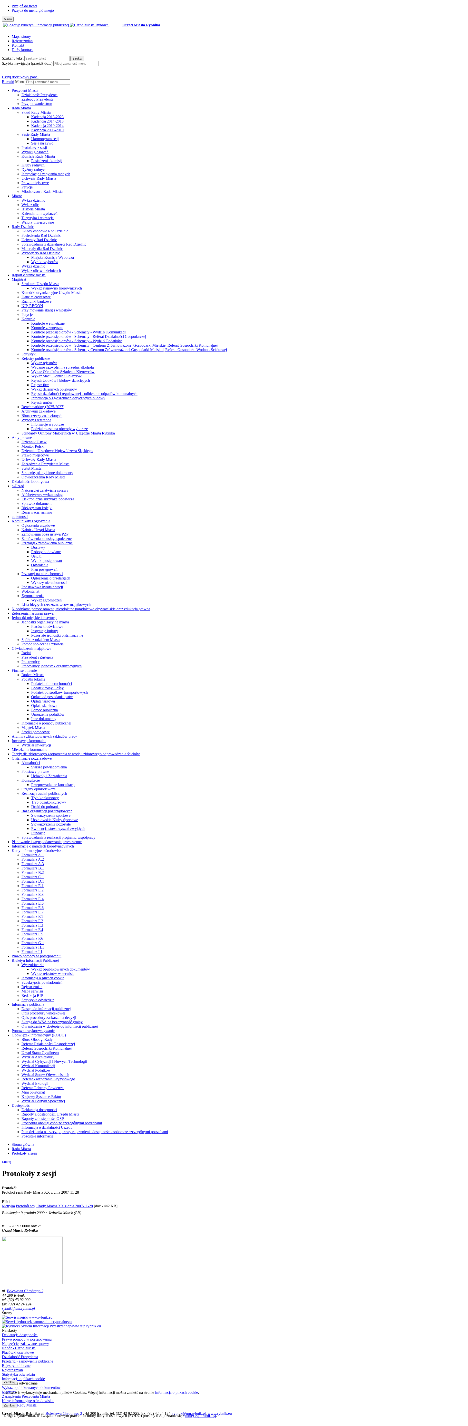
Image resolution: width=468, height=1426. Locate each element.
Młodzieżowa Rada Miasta (42, 191)
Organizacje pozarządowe (32, 758)
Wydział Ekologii (34, 1083)
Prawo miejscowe (35, 183)
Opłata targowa (43, 701)
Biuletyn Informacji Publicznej (35, 960)
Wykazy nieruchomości (49, 582)
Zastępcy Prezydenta (37, 99)
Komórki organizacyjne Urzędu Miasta (51, 292)
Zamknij (9, 1382)
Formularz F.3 (32, 925)
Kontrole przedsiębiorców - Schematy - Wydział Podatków (76, 341)
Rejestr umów (42, 402)
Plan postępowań (44, 569)
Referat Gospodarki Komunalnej (46, 1048)
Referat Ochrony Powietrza (42, 1088)
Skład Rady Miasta (36, 112)
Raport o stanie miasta (29, 275)
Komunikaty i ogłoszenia (31, 521)
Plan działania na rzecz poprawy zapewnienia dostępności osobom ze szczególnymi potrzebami (94, 1132)
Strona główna (23, 1144)
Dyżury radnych (34, 169)
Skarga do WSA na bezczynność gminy (52, 1022)
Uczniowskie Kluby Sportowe (54, 820)
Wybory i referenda (36, 420)
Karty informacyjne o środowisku (37, 850)
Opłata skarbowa (44, 705)
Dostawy (38, 547)
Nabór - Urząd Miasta (38, 530)
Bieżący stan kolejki (36, 508)
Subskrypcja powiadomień (41, 982)
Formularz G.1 (32, 943)
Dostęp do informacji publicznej (46, 1009)
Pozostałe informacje (37, 1136)
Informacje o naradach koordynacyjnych (43, 846)
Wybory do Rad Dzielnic (40, 253)
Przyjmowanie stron (36, 104)
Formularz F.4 (32, 930)
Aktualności (30, 763)
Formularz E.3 (32, 894)
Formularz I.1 (31, 952)
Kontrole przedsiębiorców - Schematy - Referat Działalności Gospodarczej (88, 336)
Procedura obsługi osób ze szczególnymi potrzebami (61, 1123)
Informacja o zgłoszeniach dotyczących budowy (68, 398)
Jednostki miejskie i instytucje (34, 618)
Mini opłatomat (33, 1092)
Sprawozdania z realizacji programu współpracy (58, 837)
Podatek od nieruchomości (51, 684)
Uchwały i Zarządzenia (49, 776)
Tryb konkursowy (45, 798)
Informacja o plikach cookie (42, 978)
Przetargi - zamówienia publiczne (47, 543)
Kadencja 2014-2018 (47, 121)
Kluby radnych (33, 165)
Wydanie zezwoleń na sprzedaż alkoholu (62, 367)
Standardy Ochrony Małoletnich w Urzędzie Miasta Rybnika (68, 433)
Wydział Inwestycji (36, 745)
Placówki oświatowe (47, 626)
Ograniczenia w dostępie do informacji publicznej (59, 1026)
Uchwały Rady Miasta (38, 178)
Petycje (27, 187)
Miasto (17, 196)
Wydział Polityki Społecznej (43, 1101)
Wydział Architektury (37, 1057)
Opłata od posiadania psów (52, 697)
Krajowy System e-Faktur (41, 1097)
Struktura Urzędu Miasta (40, 284)
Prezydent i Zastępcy (37, 657)
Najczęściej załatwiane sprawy (44, 490)
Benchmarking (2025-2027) (42, 407)
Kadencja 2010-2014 (47, 126)
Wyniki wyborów (44, 262)
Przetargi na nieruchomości (42, 574)
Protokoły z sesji (34, 147)
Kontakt (18, 45)
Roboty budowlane (46, 552)
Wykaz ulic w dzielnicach (41, 271)
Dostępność (21, 1105)
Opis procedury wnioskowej (43, 1013)
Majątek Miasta (33, 727)
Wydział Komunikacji (38, 1066)
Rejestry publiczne (35, 358)
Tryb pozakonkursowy (48, 802)
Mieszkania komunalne (29, 749)
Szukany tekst (12, 58)
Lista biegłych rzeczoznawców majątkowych (56, 604)
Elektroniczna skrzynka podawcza (47, 499)
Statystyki (29, 354)
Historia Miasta (33, 209)
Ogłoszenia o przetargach (50, 578)
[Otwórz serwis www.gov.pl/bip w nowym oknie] (36, 25)
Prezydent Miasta (25, 90)
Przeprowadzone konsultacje (53, 785)
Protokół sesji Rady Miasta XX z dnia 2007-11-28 (54, 1206)
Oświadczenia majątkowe (31, 648)
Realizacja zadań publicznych (44, 793)
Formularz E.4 (32, 899)
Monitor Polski (32, 446)
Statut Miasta (31, 468)
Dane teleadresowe (36, 297)
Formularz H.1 (32, 947)
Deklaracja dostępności (39, 1110)
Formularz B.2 (32, 872)
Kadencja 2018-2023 (47, 117)
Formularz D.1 (32, 881)
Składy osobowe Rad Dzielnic (44, 231)
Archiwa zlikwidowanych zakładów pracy (44, 736)
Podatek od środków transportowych (59, 692)
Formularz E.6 (32, 908)
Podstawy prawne (35, 771)
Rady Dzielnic (23, 227)
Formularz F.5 (32, 934)
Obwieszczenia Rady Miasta (43, 477)
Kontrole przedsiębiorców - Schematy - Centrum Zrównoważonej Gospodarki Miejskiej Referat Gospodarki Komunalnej (124, 345)
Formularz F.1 (32, 916)
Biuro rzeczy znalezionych (41, 415)
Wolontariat (30, 591)
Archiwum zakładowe (38, 411)
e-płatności (20, 517)
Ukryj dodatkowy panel (20, 77)
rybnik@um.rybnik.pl (18, 1308)
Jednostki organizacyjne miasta (45, 622)
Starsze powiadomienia (49, 767)
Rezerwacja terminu (36, 512)
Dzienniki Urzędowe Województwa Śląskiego (57, 451)
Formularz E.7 (32, 912)
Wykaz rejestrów (44, 363)
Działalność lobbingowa (30, 481)
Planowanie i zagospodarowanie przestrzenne (47, 842)
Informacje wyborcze (47, 424)
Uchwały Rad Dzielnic (39, 240)
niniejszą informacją (200, 1416)
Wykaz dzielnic (33, 200)
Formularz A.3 (32, 864)
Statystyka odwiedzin (37, 1000)
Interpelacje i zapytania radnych (45, 174)
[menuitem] (239, 97)
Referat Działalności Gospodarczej (48, 1044)
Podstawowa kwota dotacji (42, 587)
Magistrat (19, 279)
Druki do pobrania (45, 807)
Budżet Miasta (32, 675)
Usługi (36, 556)
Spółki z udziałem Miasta (40, 640)
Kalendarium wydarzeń (39, 213)
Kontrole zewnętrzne (47, 328)
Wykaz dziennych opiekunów (54, 389)
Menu (19, 82)
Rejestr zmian (22, 41)
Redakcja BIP (32, 995)
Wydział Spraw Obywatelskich (45, 1075)
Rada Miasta (21, 108)
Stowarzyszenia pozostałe (51, 824)
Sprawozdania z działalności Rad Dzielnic (53, 244)
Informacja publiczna (28, 1004)
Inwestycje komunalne (29, 741)
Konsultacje (30, 780)
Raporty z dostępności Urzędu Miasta (50, 1114)
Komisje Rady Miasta (38, 156)
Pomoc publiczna (44, 710)
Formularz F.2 (32, 921)
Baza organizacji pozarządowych (46, 811)
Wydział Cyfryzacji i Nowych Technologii (54, 1061)
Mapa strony (21, 36)
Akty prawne (22, 437)
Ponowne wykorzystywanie (33, 1031)
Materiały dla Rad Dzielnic (42, 249)
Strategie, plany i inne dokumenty (47, 473)
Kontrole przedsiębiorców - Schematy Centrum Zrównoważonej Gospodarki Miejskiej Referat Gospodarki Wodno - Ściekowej (129, 350)
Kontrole (28, 319)
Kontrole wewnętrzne (48, 323)
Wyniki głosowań (35, 152)
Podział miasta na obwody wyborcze (59, 429)
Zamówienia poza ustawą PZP (44, 534)
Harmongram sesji (45, 139)
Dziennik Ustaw (34, 442)
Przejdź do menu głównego (33, 10)
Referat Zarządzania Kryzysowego (48, 1079)
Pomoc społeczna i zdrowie (42, 644)
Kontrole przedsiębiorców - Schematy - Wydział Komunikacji (78, 332)
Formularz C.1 (32, 877)
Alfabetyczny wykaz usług (42, 495)
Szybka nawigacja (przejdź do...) (27, 63)
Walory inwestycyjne (37, 222)
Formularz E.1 (32, 886)
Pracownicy (30, 662)
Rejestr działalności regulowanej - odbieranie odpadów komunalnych (84, 394)
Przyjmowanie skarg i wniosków (46, 310)
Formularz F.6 (32, 938)
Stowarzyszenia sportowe (50, 815)
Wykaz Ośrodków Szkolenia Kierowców (63, 372)
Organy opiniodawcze (38, 789)
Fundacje (38, 833)
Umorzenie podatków (48, 714)
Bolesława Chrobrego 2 (25, 1291)
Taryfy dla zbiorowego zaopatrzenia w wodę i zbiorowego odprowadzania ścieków (76, 754)
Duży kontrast (22, 50)
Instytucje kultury (44, 631)
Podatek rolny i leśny (47, 688)
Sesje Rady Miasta (35, 134)
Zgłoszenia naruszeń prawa (33, 613)
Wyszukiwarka (32, 965)
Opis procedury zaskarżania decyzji (48, 1017)
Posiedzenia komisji (46, 161)
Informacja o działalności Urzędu (46, 1127)
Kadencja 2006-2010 (47, 130)
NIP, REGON (32, 306)
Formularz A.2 (32, 859)
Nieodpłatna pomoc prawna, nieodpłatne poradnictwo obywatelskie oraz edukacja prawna (81, 609)
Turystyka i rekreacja (37, 218)
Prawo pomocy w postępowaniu (36, 956)
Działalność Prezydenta (39, 95)
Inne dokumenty (43, 719)
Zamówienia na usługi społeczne (46, 539)
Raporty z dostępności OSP (42, 1118)
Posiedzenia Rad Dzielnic (41, 235)
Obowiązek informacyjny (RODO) (39, 1035)
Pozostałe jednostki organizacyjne (57, 635)
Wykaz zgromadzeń (46, 600)
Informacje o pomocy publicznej (46, 723)
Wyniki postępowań (46, 560)
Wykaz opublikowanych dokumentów (60, 969)
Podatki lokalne (33, 679)
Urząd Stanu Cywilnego (40, 1053)
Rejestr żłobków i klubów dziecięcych (60, 380)
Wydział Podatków (36, 1070)
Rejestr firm (40, 385)
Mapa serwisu (32, 991)
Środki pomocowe (35, 732)
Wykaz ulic (30, 205)
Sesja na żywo (42, 143)
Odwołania (39, 565)
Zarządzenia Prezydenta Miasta (45, 464)
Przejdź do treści (24, 6)
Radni (26, 653)
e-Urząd (18, 486)
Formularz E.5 (32, 903)
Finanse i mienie (24, 670)
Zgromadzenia (32, 596)
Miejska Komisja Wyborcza (52, 257)
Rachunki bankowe (36, 301)
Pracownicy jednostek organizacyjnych (51, 666)
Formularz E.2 (32, 890)
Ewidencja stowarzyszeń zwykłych (58, 829)
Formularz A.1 (32, 855)
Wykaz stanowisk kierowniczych (56, 288)
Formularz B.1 (32, 868)
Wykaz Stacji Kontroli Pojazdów (56, 376)
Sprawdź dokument (36, 503)
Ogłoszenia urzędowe (38, 525)
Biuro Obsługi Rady (37, 1039)
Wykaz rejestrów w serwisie (52, 973)
